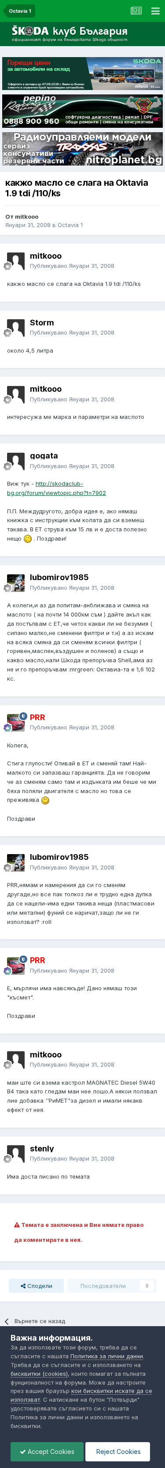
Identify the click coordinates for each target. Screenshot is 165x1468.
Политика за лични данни (106, 1356)
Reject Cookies (118, 1451)
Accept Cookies (50, 1451)
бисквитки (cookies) (39, 1373)
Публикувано (72, 265)
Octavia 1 (70, 224)
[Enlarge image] (27, 538)
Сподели (39, 1285)
